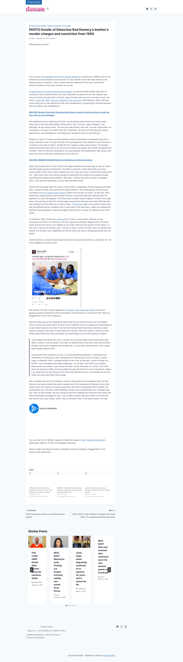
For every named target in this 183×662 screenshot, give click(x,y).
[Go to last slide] (31, 569)
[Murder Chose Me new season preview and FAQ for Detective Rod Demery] (98, 479)
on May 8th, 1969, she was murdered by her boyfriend (58, 100)
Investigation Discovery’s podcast (61, 77)
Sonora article (81, 310)
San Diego (54, 193)
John (33, 38)
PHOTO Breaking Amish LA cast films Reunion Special (45, 514)
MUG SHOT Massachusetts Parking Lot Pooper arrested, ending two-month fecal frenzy (59, 571)
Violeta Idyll (38, 582)
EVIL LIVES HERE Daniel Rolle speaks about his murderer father (36, 565)
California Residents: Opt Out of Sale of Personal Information (43, 636)
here (84, 440)
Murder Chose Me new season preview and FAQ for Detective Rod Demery (97, 490)
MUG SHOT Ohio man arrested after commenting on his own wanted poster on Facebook (103, 557)
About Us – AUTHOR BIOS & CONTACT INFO (47, 631)
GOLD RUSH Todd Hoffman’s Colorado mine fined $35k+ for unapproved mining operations (94, 514)
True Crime (66, 26)
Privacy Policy (34, 2)
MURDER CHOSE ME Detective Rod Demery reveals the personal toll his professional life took (69, 490)
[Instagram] (155, 9)
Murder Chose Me (54, 26)
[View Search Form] (48, 9)
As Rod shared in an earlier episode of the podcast (50, 92)
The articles (78, 204)
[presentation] (37, 542)
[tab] (66, 605)
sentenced (60, 219)
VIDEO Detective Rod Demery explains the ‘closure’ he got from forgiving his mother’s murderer (40, 490)
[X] (151, 9)
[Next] (109, 569)
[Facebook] (147, 9)
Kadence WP (109, 655)
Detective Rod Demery (37, 26)
